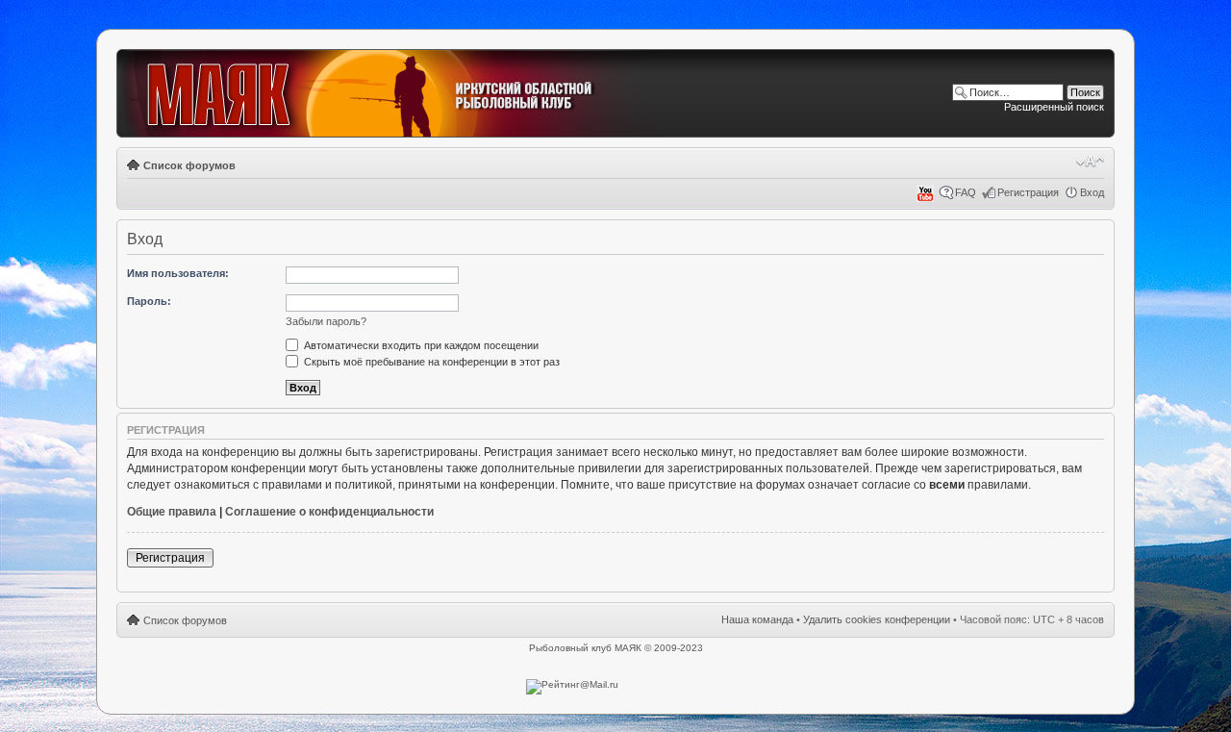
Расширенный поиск (1054, 107)
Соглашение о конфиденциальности (329, 511)
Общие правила (171, 511)
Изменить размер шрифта (1090, 161)
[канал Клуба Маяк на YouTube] (925, 198)
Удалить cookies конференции (876, 619)
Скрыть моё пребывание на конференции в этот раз (430, 361)
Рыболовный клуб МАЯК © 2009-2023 (616, 648)
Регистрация (1028, 192)
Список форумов (189, 165)
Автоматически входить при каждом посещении (420, 345)
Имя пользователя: (178, 273)
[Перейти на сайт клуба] (392, 94)
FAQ (965, 192)
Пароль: (149, 301)
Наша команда (757, 619)
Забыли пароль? (326, 321)
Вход (1092, 192)
